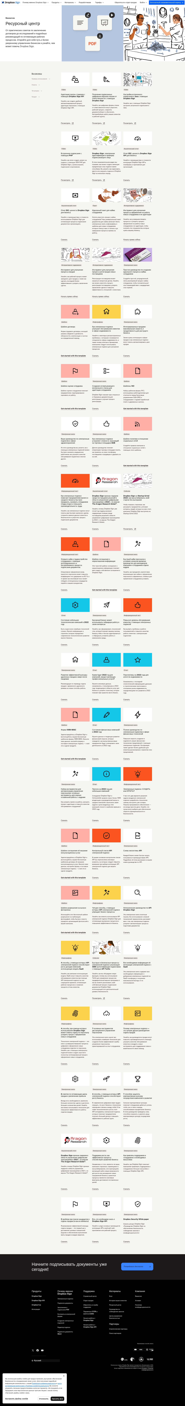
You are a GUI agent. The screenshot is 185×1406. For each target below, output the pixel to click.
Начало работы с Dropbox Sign (89, 1319)
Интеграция (36, 1309)
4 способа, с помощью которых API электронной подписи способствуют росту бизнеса (106, 1096)
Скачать (126, 180)
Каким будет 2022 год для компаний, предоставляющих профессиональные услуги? (104, 677)
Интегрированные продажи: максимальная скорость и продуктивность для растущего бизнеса (135, 330)
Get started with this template (73, 356)
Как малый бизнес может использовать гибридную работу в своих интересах (105, 622)
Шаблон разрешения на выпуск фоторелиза (73, 909)
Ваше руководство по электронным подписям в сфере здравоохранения (75, 441)
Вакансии (138, 1296)
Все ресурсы (37, 74)
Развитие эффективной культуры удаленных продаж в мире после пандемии (74, 677)
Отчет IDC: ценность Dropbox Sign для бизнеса (75, 211)
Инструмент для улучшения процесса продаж (72, 271)
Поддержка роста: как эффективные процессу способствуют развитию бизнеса (105, 1157)
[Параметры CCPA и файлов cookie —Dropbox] (35, 1388)
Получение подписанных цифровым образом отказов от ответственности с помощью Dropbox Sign (104, 98)
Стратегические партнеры (118, 1329)
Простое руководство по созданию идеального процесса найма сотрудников (137, 272)
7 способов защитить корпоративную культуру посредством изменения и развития (137, 1096)
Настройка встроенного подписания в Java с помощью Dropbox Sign (135, 96)
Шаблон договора (68, 327)
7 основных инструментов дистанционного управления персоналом (103, 1030)
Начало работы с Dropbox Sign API (89, 1326)
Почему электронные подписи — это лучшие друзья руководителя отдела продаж (136, 1030)
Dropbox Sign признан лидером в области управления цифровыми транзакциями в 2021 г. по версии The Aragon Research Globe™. (74, 1159)
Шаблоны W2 (128, 386)
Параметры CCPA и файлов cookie (90, 1313)
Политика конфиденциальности (142, 1306)
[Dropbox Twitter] (33, 1350)
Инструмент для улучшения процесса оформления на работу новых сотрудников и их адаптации (137, 212)
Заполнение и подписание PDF (63, 1309)
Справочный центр (90, 1296)
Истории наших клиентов (118, 1300)
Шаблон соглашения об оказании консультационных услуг (74, 852)
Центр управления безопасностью (115, 1317)
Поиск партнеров (115, 1333)
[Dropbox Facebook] (37, 1350)
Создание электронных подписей (65, 1322)
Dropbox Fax (36, 1305)
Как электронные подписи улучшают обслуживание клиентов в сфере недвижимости (106, 329)
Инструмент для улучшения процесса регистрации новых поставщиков (104, 272)
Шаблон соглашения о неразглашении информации (103, 560)
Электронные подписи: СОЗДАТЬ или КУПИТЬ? (136, 790)
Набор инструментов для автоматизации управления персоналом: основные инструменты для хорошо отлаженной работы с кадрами (73, 793)
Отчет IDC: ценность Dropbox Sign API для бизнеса (137, 154)
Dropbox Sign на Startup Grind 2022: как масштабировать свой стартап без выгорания (136, 498)
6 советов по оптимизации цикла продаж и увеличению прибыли (74, 1095)
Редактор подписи (63, 1327)
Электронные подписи (65, 1299)
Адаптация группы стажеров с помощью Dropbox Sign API (73, 95)
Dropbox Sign (37, 1296)
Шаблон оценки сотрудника (72, 386)
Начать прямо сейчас (131, 240)
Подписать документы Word (65, 1333)
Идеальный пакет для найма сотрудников (103, 211)
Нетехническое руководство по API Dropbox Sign (137, 909)
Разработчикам (85, 2)
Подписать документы (65, 1303)
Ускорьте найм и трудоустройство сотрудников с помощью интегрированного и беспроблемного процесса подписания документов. (74, 563)
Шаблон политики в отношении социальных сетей (135, 440)
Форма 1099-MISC (68, 730)
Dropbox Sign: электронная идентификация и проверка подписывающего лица (103, 155)
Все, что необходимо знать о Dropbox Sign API (103, 1220)
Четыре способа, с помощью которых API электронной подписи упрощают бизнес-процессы (106, 910)
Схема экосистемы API (132, 851)
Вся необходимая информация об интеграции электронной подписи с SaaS (137, 965)
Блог (110, 1296)
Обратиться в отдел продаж (126, 2)
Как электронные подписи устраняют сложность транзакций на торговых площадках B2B (105, 441)
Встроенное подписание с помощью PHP (71, 154)
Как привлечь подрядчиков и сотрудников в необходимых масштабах (134, 1157)
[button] (35, 2)
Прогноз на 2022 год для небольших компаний (102, 790)
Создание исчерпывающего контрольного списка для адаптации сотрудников (103, 388)
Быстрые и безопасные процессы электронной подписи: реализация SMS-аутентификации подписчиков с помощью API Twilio (106, 966)
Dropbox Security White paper (136, 1219)
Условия (138, 1300)
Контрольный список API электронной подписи (102, 852)
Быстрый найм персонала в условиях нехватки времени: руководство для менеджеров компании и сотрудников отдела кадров (135, 563)
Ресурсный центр (115, 1305)
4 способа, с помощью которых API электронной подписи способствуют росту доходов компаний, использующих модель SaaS (75, 966)
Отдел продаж (88, 1300)
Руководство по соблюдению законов (116, 1310)
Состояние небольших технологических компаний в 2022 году (75, 622)
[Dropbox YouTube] (42, 1350)
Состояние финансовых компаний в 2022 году (106, 731)
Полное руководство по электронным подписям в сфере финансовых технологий (136, 732)
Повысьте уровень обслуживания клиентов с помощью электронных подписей (137, 622)
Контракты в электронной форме (66, 1315)
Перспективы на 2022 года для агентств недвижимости (135, 676)
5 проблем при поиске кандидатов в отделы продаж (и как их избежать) (75, 1220)
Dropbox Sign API (38, 1300)
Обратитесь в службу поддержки (90, 1306)
